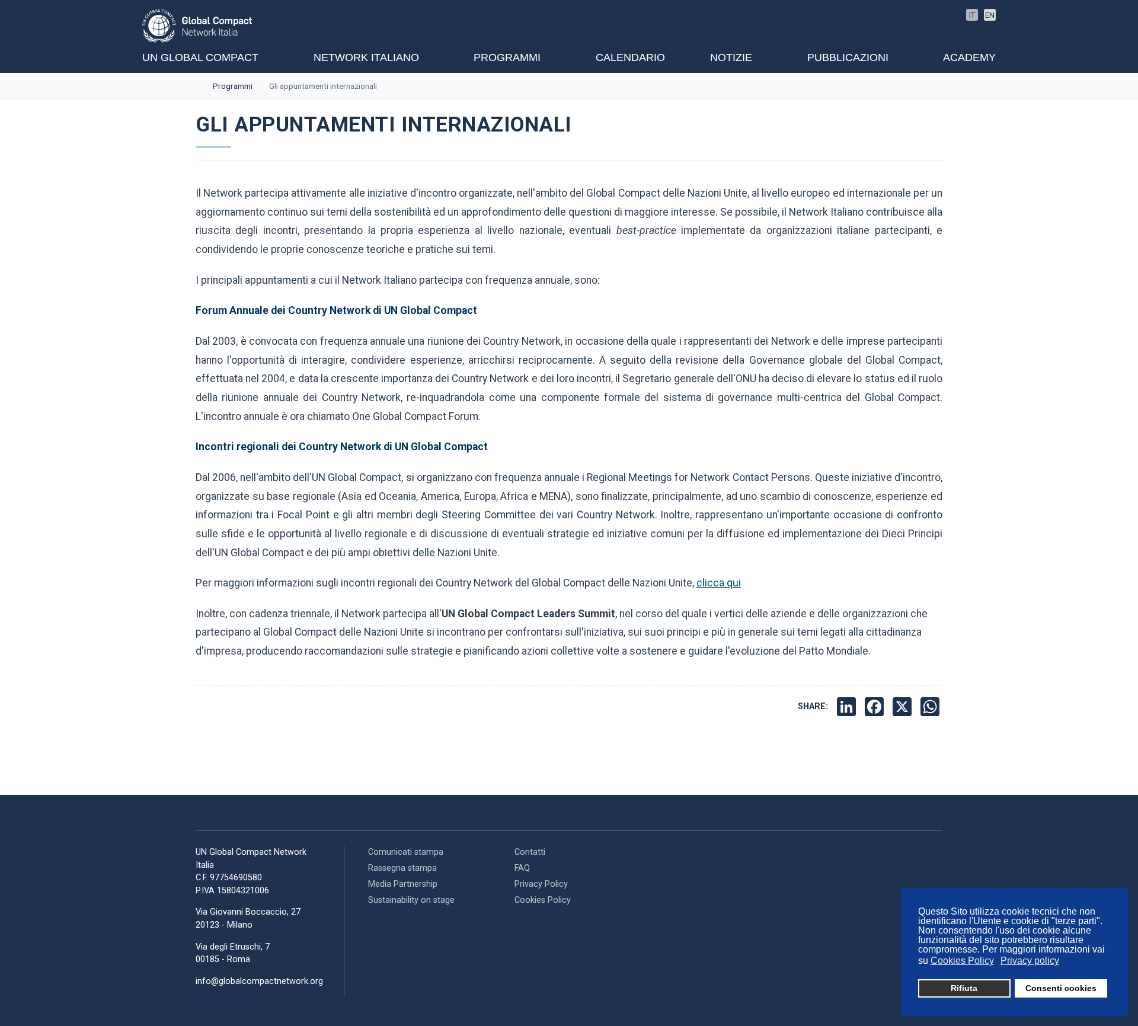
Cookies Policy (542, 900)
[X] (904, 706)
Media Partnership (402, 884)
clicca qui (718, 583)
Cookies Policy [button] (962, 961)
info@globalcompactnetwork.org (259, 981)
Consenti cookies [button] (1061, 988)
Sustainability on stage (411, 900)
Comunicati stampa (405, 852)
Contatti (529, 852)
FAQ (522, 868)
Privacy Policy (541, 884)
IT (972, 15)
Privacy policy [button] (1029, 961)
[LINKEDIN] (848, 706)
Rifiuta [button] (964, 988)
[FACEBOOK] (876, 706)
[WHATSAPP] (931, 706)
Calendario (630, 57)
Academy (969, 57)
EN (990, 15)
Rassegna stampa (402, 868)
